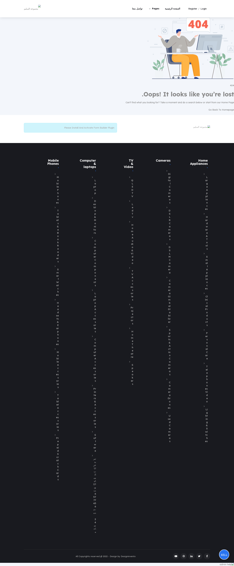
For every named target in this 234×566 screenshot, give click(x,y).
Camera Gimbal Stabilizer (169, 301)
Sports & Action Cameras (169, 352)
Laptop (94, 187)
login (204, 8)
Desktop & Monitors (94, 216)
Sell (224, 554)
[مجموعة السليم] (32, 8)
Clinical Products (206, 311)
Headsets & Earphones (57, 323)
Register (192, 8)
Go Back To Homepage (221, 109)
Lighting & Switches (206, 425)
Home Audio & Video (132, 244)
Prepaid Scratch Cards (57, 459)
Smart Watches (57, 282)
